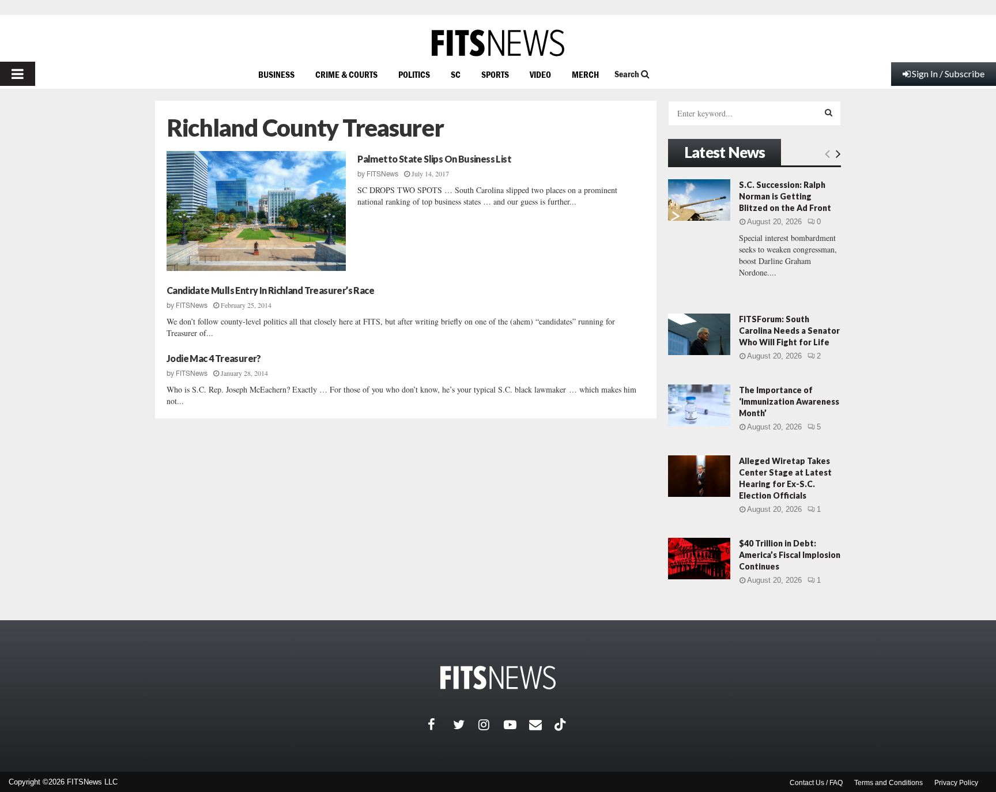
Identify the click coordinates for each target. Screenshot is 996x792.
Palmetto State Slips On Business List (434, 158)
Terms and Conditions (888, 783)
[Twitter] (465, 724)
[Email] (541, 724)
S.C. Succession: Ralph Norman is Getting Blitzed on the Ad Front (785, 196)
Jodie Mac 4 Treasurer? (214, 358)
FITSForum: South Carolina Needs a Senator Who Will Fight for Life (789, 330)
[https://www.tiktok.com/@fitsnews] (561, 724)
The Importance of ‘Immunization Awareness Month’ (789, 401)
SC (456, 74)
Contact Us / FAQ (816, 783)
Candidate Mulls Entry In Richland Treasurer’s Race (270, 290)
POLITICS (414, 74)
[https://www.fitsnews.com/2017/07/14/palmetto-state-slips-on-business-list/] (256, 211)
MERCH (585, 74)
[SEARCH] (828, 112)
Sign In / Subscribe (948, 73)
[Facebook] (440, 724)
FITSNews (382, 174)
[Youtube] (516, 724)
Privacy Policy (956, 783)
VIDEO (540, 74)
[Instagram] (491, 724)
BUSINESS (276, 74)
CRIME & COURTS (346, 74)
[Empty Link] (827, 153)
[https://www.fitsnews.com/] (498, 43)
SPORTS (495, 74)
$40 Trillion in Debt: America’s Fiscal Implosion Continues (789, 554)
